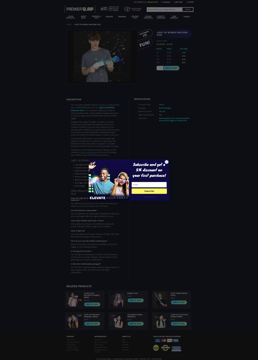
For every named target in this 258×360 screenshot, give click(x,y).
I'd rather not (149, 197)
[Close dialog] (167, 162)
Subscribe (149, 191)
